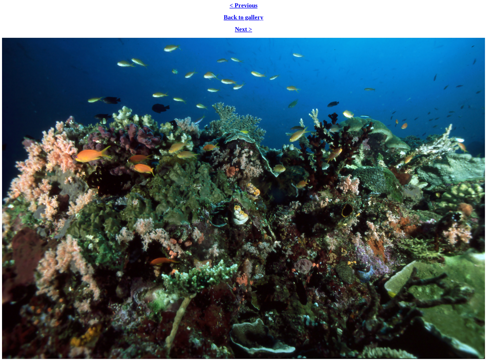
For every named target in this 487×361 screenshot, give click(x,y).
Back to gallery (243, 17)
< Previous (243, 5)
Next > (243, 29)
